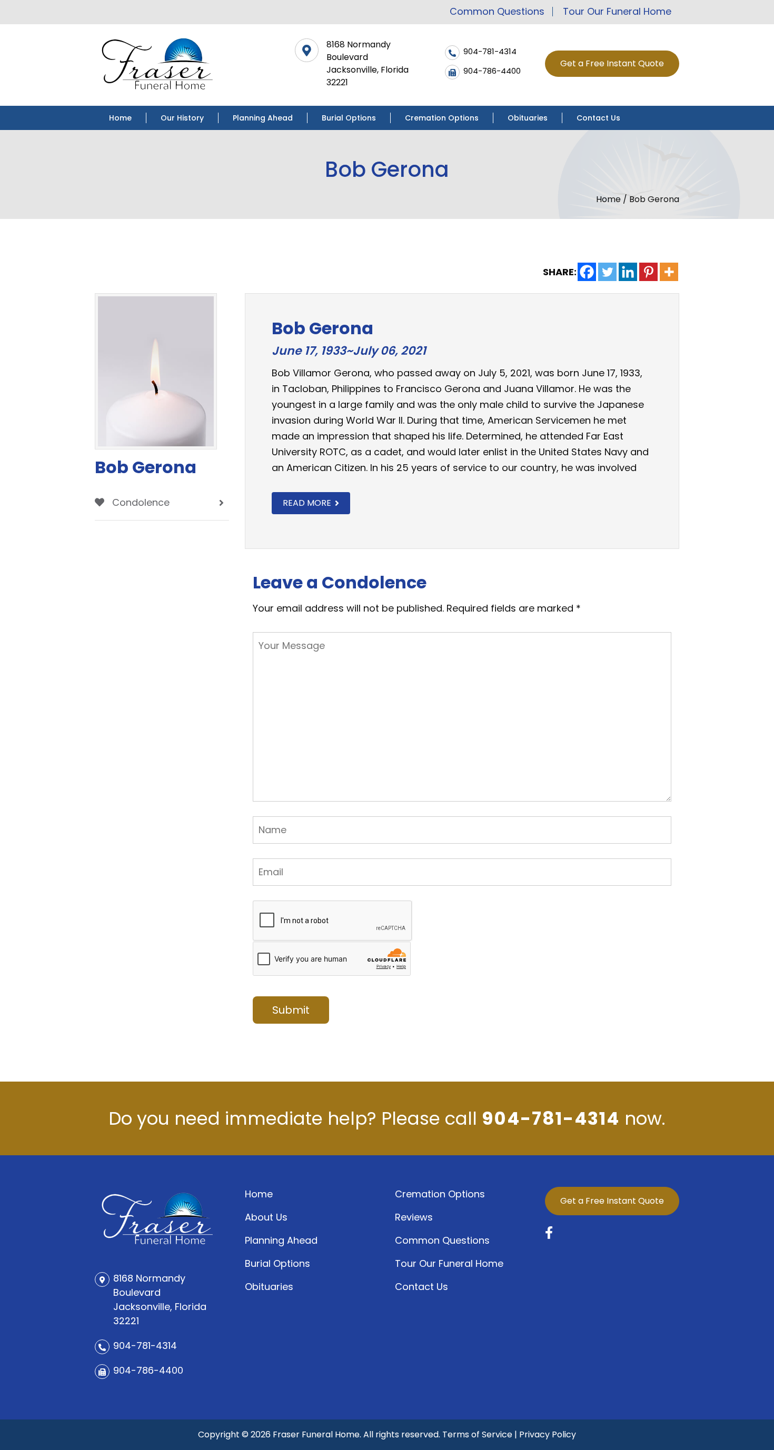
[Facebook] (587, 272)
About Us (266, 1217)
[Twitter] (607, 272)
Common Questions (497, 11)
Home (120, 118)
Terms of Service (477, 1434)
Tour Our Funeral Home (617, 11)
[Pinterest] (648, 272)
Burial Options (349, 118)
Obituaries (528, 118)
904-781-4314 (551, 1118)
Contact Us (598, 118)
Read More (307, 503)
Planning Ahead (263, 118)
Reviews (414, 1217)
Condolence (140, 502)
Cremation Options (442, 118)
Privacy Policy (547, 1434)
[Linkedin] (628, 272)
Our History (182, 118)
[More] (669, 272)
